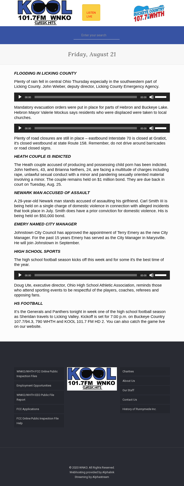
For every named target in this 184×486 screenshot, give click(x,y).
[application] (92, 97)
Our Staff (128, 390)
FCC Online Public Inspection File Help (38, 421)
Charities (128, 371)
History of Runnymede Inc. (139, 409)
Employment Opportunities (34, 385)
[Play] (20, 97)
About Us (129, 380)
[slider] (161, 97)
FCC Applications (28, 409)
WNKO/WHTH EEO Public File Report (35, 397)
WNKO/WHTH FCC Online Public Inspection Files (37, 374)
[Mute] (151, 97)
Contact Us (130, 399)
